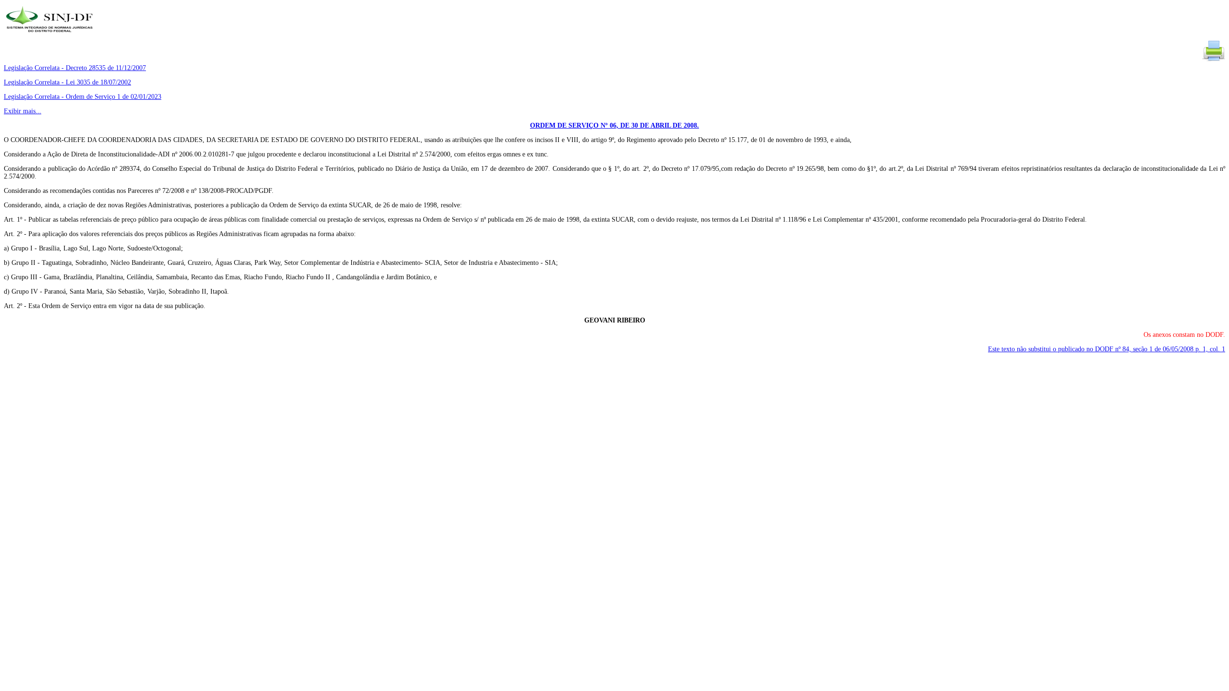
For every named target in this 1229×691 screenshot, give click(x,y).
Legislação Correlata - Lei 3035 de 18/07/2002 (67, 82)
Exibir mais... (22, 111)
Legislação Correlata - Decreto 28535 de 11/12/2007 (75, 67)
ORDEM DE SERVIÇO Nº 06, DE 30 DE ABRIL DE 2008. (614, 125)
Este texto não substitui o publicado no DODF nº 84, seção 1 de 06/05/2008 (1106, 349)
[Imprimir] (1213, 60)
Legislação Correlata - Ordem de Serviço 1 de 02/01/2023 (82, 96)
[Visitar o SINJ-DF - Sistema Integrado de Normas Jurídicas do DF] (50, 35)
